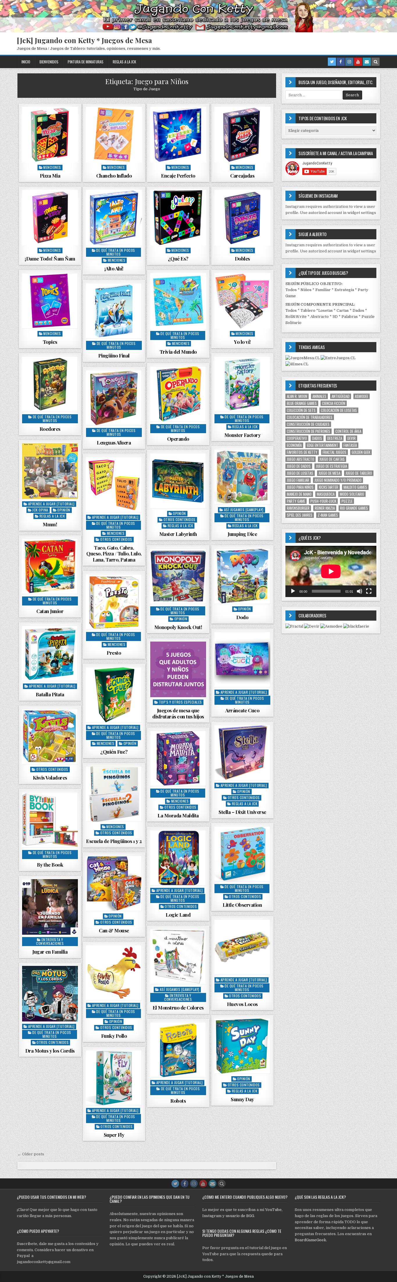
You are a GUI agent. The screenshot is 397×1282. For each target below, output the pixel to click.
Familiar (323, 290)
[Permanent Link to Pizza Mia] (50, 135)
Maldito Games (355, 487)
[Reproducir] (293, 591)
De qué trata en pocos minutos (115, 252)
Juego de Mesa (329, 473)
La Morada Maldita (178, 815)
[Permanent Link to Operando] (178, 394)
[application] (330, 571)
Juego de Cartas (332, 459)
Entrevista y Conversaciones (50, 941)
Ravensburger (298, 508)
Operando (178, 438)
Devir (351, 438)
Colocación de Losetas (339, 410)
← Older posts (30, 1154)
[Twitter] (332, 62)
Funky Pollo (114, 1036)
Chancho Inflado (114, 175)
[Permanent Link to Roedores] (50, 384)
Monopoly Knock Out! (178, 627)
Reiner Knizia (325, 508)
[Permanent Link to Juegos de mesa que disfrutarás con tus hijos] (178, 669)
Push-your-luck (323, 501)
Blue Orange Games (302, 403)
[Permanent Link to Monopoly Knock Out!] (178, 576)
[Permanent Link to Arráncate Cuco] (242, 660)
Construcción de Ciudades (308, 424)
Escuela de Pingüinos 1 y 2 (114, 841)
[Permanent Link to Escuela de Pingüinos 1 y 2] (114, 794)
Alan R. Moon (297, 396)
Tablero (308, 310)
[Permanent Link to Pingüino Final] (114, 311)
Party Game (296, 501)
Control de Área (348, 431)
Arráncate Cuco (242, 710)
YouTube (273, 1209)
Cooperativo (297, 438)
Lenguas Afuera (114, 442)
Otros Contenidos (180, 519)
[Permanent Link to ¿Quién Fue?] (114, 695)
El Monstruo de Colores (178, 1007)
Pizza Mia (50, 175)
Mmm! (50, 524)
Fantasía (350, 445)
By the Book (50, 864)
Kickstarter (328, 487)
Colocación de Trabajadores (309, 417)
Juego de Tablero (359, 473)
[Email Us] (367, 62)
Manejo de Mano (299, 494)
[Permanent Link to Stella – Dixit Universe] (242, 753)
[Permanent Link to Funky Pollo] (114, 973)
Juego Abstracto (300, 459)
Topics (50, 342)
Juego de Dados (299, 466)
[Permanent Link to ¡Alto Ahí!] (114, 218)
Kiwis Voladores (50, 777)
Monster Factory (242, 435)
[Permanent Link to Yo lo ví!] (242, 301)
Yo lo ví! (242, 342)
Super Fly (114, 1135)
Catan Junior (49, 611)
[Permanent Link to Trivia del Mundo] (178, 301)
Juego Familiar (298, 480)
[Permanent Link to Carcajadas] (242, 135)
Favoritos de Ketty (302, 452)
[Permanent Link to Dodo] (242, 576)
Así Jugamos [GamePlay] (244, 509)
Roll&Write (296, 316)
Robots (178, 1100)
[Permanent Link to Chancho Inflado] (114, 135)
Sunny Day (242, 1099)
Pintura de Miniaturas (85, 62)
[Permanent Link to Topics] (50, 301)
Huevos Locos (242, 1004)
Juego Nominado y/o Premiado (338, 480)
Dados (358, 310)
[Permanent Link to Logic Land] (178, 858)
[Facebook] (341, 62)
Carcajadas (242, 175)
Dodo (242, 617)
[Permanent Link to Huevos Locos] (242, 947)
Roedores (50, 429)
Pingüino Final (114, 355)
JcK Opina (40, 509)
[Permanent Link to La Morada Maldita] (178, 759)
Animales (319, 396)
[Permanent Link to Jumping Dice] (242, 477)
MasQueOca (326, 494)
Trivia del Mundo (178, 351)
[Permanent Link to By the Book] (50, 820)
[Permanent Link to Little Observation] (242, 854)
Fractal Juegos (334, 452)
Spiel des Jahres (299, 515)
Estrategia (344, 290)
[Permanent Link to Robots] (178, 1050)
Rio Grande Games (354, 508)
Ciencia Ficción (333, 403)
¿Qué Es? (178, 258)
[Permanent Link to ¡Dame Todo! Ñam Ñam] (50, 218)
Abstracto (319, 316)
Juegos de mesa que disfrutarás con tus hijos (178, 713)
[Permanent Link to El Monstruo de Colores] (178, 957)
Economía (294, 445)
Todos (291, 290)
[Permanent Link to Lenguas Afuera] (114, 398)
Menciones (52, 167)
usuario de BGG (240, 1216)
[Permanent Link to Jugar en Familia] (50, 907)
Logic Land (178, 914)
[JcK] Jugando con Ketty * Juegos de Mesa (84, 40)
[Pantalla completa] (369, 591)
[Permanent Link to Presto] (114, 602)
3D (335, 316)
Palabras (349, 316)
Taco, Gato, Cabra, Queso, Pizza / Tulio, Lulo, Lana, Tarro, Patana (114, 553)
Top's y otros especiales (180, 702)
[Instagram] (349, 62)
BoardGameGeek (310, 1240)
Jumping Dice (242, 534)
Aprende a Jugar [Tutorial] (51, 503)
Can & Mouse (114, 930)
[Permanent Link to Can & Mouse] (114, 883)
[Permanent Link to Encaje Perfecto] (178, 135)
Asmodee (361, 396)
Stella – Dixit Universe (242, 812)
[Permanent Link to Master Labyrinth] (178, 481)
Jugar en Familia (49, 951)
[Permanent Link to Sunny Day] (242, 1046)
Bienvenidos (49, 62)
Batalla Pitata (50, 694)
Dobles (242, 258)
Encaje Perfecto (178, 175)
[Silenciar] (359, 591)
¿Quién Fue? (114, 751)
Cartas (343, 310)
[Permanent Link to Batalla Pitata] (50, 653)
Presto (114, 652)
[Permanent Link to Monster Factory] (242, 384)
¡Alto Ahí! (114, 268)
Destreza (334, 438)
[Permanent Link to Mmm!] (50, 471)
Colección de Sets (301, 410)
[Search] (375, 62)
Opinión (63, 509)
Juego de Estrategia (331, 466)
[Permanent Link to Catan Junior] (50, 566)
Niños (306, 290)
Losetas (325, 310)
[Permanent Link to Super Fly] (114, 1078)
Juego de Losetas (300, 473)
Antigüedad (341, 396)
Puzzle (347, 501)
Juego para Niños (300, 487)
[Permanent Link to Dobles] (242, 218)
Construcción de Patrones (308, 431)
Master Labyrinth (178, 534)
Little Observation (242, 905)
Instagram (211, 1216)
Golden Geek (361, 452)
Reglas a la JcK (124, 62)
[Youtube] (358, 62)
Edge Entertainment (322, 445)
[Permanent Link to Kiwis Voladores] (50, 737)
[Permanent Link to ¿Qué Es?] (178, 218)
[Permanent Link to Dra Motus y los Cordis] (50, 994)
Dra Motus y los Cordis (50, 1050)
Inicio (26, 62)
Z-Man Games (328, 515)
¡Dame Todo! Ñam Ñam (50, 258)
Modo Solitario (352, 494)
